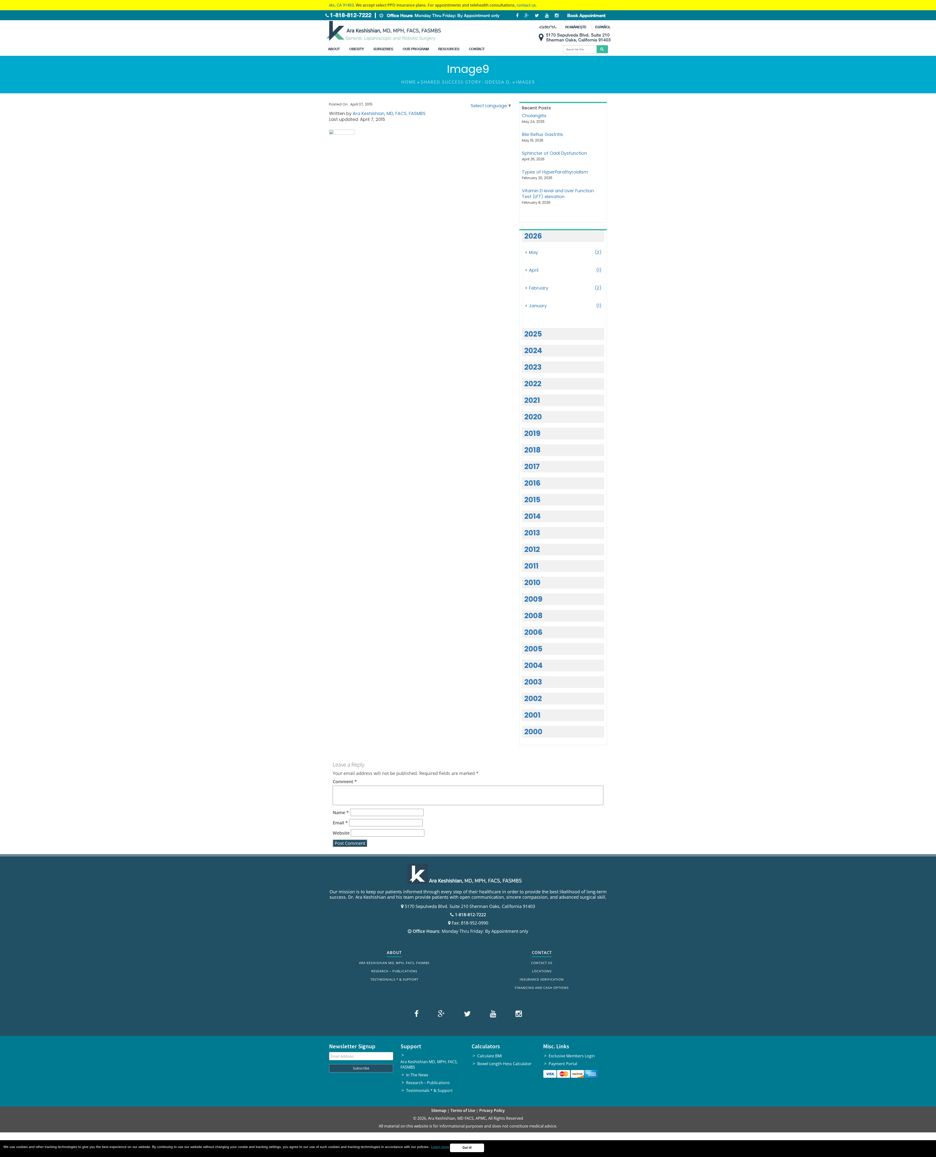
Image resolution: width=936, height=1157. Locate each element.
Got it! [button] (467, 1147)
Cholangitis (534, 116)
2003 (533, 682)
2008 (533, 615)
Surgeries (383, 49)
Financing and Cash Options (542, 987)
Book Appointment (586, 15)
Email (340, 823)
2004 (533, 665)
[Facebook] (417, 1015)
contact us (449, 5)
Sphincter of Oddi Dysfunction (554, 153)
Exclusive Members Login (572, 1056)
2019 (532, 433)
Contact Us (541, 963)
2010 (532, 582)
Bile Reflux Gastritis (542, 134)
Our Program (416, 49)
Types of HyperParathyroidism (555, 172)
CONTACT (542, 952)
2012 (532, 549)
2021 (532, 400)
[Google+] (440, 1015)
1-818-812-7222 (350, 15)
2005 (533, 649)
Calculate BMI (489, 1056)
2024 (533, 350)
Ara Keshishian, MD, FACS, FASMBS (389, 113)
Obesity (356, 49)
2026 (533, 236)
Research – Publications (394, 971)
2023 (533, 367)
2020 (533, 417)
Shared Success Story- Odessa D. (466, 82)
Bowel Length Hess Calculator (504, 1063)
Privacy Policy (492, 1110)
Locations (542, 971)
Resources (448, 49)
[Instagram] (517, 1015)
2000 (533, 731)
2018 (532, 450)
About (334, 49)
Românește (575, 27)
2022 (532, 383)
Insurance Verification (542, 979)
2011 (531, 566)
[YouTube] (492, 1015)
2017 (532, 466)
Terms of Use (462, 1110)
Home (408, 82)
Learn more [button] (440, 1147)
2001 (532, 715)
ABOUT (394, 952)
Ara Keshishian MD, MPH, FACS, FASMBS (394, 963)
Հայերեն (547, 27)
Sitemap (438, 1110)
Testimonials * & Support (394, 979)
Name (341, 812)
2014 (532, 516)
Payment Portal (563, 1063)
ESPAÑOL (603, 27)
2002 (533, 698)
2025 (533, 334)
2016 (532, 483)
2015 (532, 499)
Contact (477, 49)
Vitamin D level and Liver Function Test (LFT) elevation (558, 194)
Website (341, 833)
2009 (533, 599)
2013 (532, 533)
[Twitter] (466, 1015)
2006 (533, 632)
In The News (417, 1075)
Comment (345, 781)
